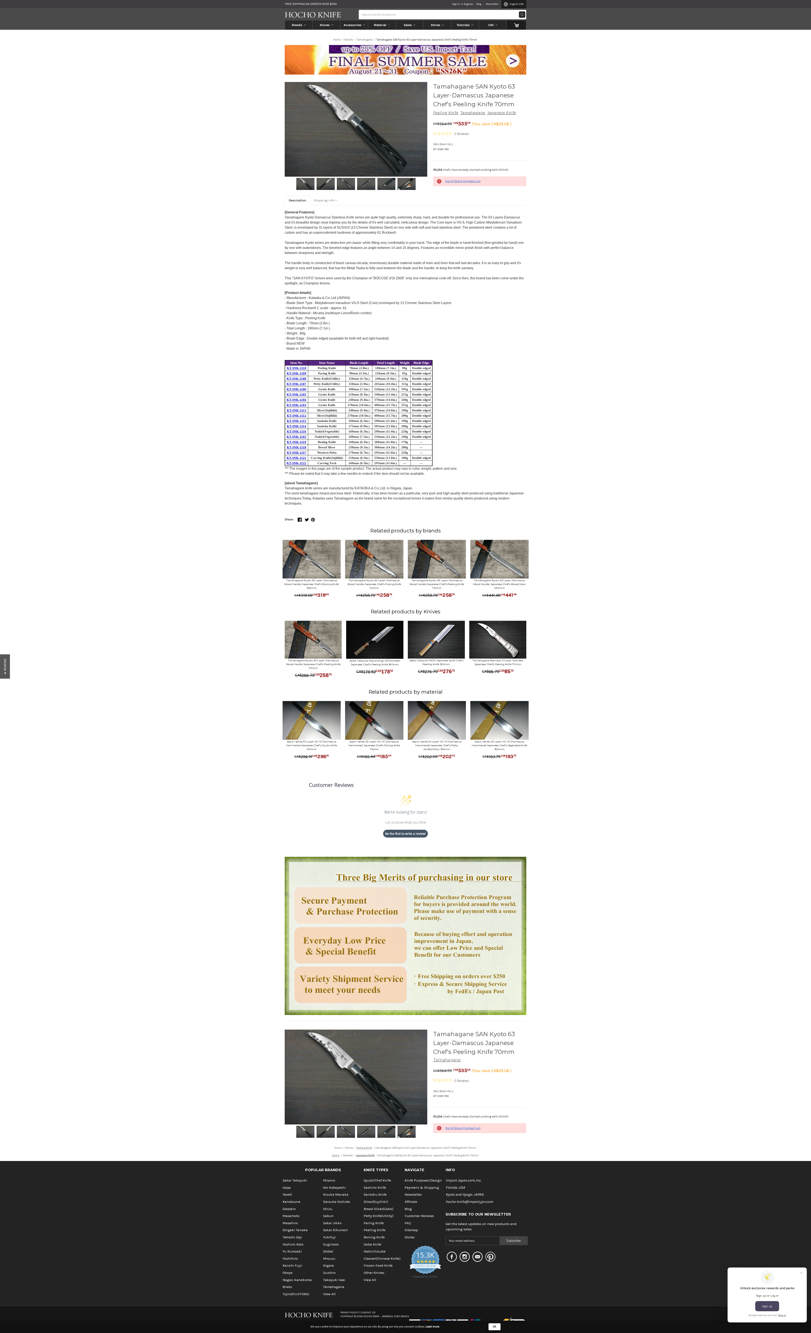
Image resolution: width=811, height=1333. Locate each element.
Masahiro (290, 1223)
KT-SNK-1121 (296, 458)
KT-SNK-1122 (296, 463)
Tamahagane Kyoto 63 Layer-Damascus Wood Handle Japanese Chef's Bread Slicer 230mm (499, 584)
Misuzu (329, 1259)
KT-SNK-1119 (296, 442)
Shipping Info (324, 200)
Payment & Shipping (422, 1188)
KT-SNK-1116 (296, 431)
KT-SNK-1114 (296, 426)
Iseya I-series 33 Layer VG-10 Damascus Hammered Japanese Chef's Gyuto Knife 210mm (311, 745)
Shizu (327, 1209)
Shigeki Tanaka (295, 1230)
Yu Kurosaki (292, 1251)
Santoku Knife (375, 1194)
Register (468, 4)
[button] (5, 666)
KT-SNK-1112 (296, 415)
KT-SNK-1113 (296, 410)
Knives (325, 25)
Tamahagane (472, 112)
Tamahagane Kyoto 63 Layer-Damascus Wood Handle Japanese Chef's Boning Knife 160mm (311, 584)
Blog (478, 4)
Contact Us (368, 1312)
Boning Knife (374, 1237)
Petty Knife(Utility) (378, 1216)
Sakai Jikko (332, 1223)
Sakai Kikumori (335, 1230)
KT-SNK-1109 (296, 373)
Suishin (329, 1273)
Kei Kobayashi (334, 1188)
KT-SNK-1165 (296, 436)
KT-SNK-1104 (296, 399)
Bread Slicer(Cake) (378, 1209)
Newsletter (492, 4)
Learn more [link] (432, 1326)
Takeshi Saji (292, 1237)
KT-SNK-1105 (296, 394)
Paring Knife (374, 1223)
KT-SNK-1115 (296, 421)
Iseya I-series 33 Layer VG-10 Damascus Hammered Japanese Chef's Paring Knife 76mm (374, 745)
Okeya (288, 1273)
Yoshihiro (290, 1259)
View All (329, 1294)
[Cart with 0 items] (516, 25)
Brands (297, 25)
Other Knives (374, 1273)
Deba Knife (372, 1244)
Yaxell (287, 1194)
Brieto (287, 1287)
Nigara (328, 1265)
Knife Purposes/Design (423, 1180)
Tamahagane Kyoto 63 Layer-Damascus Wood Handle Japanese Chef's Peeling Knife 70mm (437, 584)
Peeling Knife (445, 112)
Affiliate (411, 1202)
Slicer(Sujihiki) (376, 1202)
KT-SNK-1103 (296, 405)
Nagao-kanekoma (297, 1280)
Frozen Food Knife (378, 1265)
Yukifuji (329, 1237)
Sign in (456, 4)
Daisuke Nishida (336, 1202)
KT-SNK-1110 (296, 368)
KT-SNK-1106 (296, 389)
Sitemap (411, 1230)
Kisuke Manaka (335, 1194)
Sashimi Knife (375, 1188)
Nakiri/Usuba (375, 1251)
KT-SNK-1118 (296, 447)
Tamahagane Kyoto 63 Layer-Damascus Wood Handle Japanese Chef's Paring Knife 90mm (374, 584)
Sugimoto (331, 1244)
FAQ (408, 1223)
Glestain (289, 1209)
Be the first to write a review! (405, 834)
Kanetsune (291, 1202)
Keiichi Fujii (292, 1265)
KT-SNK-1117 (296, 452)
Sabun (328, 1216)
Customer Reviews (419, 1216)
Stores (435, 25)
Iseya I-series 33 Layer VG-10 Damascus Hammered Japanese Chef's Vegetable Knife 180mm (499, 745)
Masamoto (291, 1216)
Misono (329, 1180)
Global (328, 1251)
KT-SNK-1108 (296, 378)
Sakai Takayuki (295, 1180)
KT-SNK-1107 (296, 384)
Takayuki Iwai (334, 1280)
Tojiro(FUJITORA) (296, 1294)
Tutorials (463, 25)
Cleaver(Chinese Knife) (382, 1259)
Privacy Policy (349, 1312)
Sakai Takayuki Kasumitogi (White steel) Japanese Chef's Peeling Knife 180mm (374, 662)
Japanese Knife (501, 112)
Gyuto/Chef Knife (377, 1180)
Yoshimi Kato (293, 1244)
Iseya (287, 1188)
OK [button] (494, 1326)
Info (491, 25)
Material (380, 25)
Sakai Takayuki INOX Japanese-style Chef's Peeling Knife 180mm (436, 662)
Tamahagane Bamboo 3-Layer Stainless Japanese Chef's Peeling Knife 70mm (497, 662)
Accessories (352, 25)
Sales (408, 25)
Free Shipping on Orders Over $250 (310, 4)
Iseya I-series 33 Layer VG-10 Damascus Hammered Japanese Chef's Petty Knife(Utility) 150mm (437, 745)
